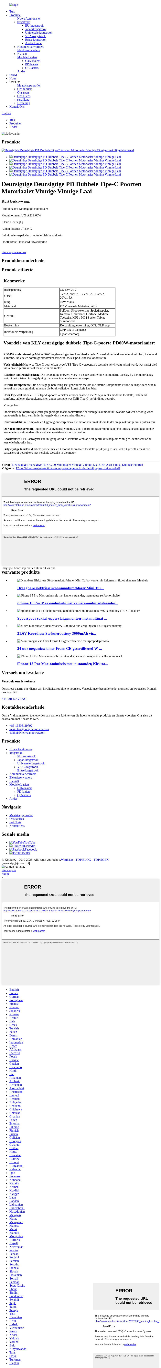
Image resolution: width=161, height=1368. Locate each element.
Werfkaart (67, 859)
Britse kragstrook (35, 39)
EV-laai (22, 53)
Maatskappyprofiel (28, 85)
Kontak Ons (17, 106)
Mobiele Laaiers (27, 57)
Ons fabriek (24, 89)
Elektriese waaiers (28, 50)
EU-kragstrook (34, 25)
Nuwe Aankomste (28, 18)
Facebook (31, 849)
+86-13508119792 (20, 725)
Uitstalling (23, 103)
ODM (13, 75)
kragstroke (23, 22)
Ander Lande (33, 43)
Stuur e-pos (9, 870)
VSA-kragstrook (35, 36)
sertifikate (23, 99)
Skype (5, 873)
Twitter (25, 853)
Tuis (12, 11)
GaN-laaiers (32, 60)
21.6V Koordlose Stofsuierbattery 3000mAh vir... (56, 633)
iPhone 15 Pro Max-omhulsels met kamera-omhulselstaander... (67, 603)
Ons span (23, 92)
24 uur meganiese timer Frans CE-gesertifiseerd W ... (59, 648)
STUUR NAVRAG (14, 698)
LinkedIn (29, 846)
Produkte (15, 15)
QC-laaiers (31, 67)
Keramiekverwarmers (30, 46)
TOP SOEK (101, 859)
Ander (21, 71)
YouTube (29, 842)
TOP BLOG (83, 859)
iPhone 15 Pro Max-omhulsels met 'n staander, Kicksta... (62, 664)
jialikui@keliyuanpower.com (27, 732)
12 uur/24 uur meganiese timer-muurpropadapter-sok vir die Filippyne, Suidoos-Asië (68, 468)
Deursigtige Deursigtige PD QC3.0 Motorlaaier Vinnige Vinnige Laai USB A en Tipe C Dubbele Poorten (77, 464)
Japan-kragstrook (35, 29)
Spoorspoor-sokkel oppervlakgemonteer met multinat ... (62, 618)
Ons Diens (23, 96)
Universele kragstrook (38, 32)
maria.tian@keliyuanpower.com (29, 729)
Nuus (12, 78)
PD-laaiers (31, 64)
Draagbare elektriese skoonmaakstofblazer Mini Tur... (60, 588)
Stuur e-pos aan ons (14, 252)
